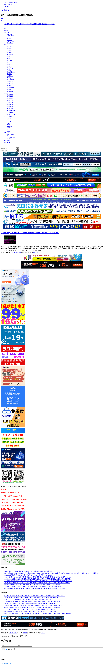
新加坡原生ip (11, 110)
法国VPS (9, 64)
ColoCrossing (10, 35)
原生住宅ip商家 (8, 116)
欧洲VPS (9, 66)
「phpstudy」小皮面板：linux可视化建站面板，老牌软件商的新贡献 (30, 233)
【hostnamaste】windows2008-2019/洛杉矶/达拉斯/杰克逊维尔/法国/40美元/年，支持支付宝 (29, 603)
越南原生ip (10, 108)
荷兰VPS (9, 62)
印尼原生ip (10, 112)
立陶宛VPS (10, 81)
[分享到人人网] (7, 663)
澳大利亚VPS (11, 72)
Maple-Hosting (11, 137)
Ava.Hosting (10, 134)
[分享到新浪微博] (3, 663)
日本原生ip (10, 98)
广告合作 (6, 6)
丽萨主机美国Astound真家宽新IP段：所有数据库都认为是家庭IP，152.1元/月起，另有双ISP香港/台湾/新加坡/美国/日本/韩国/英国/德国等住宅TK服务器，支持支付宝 (51, 573)
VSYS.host (10, 138)
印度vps (9, 70)
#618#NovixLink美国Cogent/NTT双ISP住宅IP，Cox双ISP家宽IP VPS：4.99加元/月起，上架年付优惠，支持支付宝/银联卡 (38, 613)
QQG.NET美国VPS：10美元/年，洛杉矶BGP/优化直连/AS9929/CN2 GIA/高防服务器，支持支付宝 (32, 585)
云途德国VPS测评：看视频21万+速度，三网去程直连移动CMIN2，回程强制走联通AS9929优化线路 (32, 586)
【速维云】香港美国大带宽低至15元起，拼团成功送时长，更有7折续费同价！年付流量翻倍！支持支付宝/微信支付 (37, 583)
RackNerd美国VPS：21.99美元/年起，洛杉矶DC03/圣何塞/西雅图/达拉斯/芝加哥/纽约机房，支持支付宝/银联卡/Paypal (37, 577)
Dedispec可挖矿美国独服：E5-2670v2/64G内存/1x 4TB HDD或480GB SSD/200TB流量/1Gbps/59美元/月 (33, 605)
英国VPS (9, 58)
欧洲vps (9, 52)
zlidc (8, 124)
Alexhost (9, 136)
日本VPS (9, 46)
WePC (8, 127)
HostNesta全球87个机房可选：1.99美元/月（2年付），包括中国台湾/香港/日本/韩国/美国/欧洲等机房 (32, 601)
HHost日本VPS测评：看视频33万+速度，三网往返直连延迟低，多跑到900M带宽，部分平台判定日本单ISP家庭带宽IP (37, 579)
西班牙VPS (10, 83)
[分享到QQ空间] (1, 663)
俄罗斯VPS (10, 60)
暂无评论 (18, 252)
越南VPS (9, 74)
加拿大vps (10, 68)
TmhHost (9, 126)
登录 (2, 20)
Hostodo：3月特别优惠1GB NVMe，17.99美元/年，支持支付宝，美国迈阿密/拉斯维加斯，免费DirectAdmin (34, 596)
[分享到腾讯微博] (5, 663)
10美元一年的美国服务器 (11, 2)
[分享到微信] (9, 663)
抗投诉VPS (7, 133)
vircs (8, 131)
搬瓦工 (6, 28)
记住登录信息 (11, 649)
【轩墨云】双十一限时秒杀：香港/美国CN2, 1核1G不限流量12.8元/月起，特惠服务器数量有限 (31, 598)
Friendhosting (10, 41)
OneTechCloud (11, 119)
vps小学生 (5, 10)
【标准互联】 (13, 633)
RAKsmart (10, 37)
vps (5, 26)
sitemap (43, 633)
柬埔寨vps (10, 76)
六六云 (9, 121)
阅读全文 (36, 252)
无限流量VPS (8, 140)
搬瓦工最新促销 (8, 4)
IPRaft (8, 123)
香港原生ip (10, 95)
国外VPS (6, 44)
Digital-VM (10, 43)
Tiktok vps (6, 93)
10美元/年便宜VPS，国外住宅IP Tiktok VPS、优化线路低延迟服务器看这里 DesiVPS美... (29, 24)
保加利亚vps (10, 87)
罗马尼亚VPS (11, 79)
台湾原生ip (10, 97)
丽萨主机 (9, 118)
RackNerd (9, 34)
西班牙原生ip (11, 114)
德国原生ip (10, 106)
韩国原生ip (10, 100)
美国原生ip (10, 102)
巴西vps (9, 89)
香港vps (6, 30)
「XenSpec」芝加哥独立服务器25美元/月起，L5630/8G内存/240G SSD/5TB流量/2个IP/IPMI (29, 609)
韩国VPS (9, 48)
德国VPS (9, 56)
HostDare (9, 38)
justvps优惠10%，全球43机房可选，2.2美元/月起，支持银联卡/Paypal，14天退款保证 (28, 571)
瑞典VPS (9, 85)
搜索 (2, 18)
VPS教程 (12, 252)
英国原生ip (10, 104)
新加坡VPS (10, 54)
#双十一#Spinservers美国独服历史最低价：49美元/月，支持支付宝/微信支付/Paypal (27, 599)
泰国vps (9, 78)
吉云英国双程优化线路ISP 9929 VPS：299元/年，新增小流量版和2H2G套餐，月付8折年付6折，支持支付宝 (34, 588)
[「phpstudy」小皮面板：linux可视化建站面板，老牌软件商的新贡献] (10, 243)
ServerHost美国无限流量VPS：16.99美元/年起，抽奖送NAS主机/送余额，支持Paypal (28, 575)
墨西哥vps (10, 91)
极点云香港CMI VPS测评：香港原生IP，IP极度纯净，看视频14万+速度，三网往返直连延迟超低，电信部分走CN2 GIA (38, 581)
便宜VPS (6, 32)
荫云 (8, 129)
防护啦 (25, 633)
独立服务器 (7, 142)
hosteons (9, 40)
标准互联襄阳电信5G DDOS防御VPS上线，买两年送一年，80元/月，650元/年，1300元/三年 (30, 611)
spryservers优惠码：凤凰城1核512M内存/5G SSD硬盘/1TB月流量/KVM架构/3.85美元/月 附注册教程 (32, 607)
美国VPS (9, 50)
